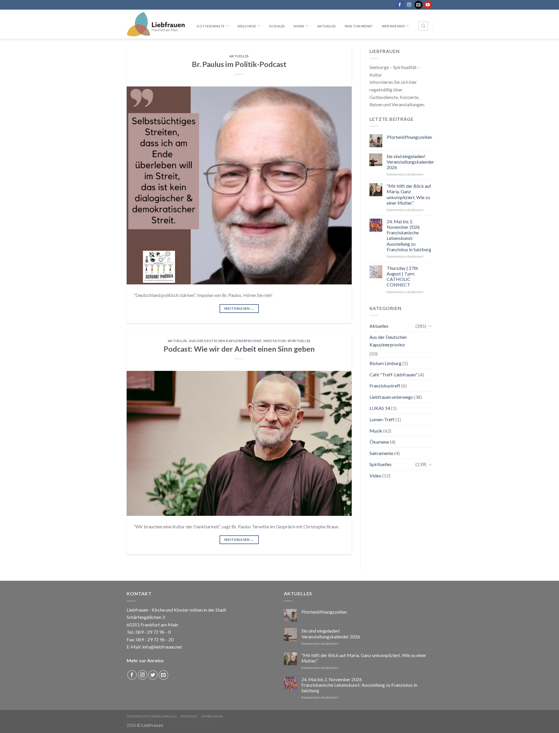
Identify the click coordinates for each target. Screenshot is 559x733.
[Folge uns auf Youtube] (428, 5)
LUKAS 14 (379, 408)
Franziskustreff (384, 385)
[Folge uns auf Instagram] (409, 5)
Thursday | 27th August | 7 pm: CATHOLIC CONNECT (402, 276)
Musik (299, 26)
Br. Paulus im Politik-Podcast (239, 64)
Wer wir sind (393, 26)
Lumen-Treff (382, 419)
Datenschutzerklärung (152, 716)
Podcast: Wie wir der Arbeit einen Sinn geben (239, 348)
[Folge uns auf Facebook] (400, 5)
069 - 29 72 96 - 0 (153, 632)
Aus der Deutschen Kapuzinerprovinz (225, 341)
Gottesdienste (210, 26)
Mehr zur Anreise (145, 660)
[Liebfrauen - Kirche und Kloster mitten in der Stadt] (156, 24)
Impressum (212, 716)
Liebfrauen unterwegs (391, 397)
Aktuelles (326, 26)
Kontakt (189, 716)
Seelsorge (247, 26)
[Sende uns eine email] (418, 5)
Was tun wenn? (359, 26)
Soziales (277, 26)
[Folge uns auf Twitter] (153, 675)
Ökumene (379, 442)
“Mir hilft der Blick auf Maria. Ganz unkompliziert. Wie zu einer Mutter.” (409, 194)
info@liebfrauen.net (162, 646)
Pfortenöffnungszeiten (409, 137)
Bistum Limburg (385, 363)
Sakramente (381, 453)
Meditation (274, 341)
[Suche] (423, 26)
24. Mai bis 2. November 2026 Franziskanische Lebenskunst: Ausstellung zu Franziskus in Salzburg (409, 235)
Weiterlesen (239, 308)
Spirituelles (299, 341)
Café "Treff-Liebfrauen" (393, 374)
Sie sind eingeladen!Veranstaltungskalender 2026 (410, 161)
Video (375, 475)
